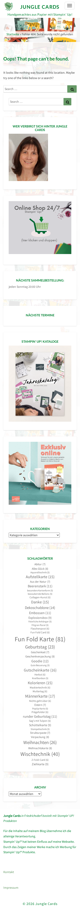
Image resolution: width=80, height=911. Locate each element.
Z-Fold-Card (40, 759)
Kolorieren (40, 682)
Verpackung (40, 737)
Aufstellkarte (40, 576)
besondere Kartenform (40, 590)
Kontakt (8, 872)
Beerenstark (40, 586)
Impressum (10, 888)
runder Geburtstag (40, 716)
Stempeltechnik (40, 729)
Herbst (40, 674)
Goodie (40, 661)
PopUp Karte (40, 708)
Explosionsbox (40, 618)
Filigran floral (40, 625)
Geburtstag (40, 647)
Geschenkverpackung (40, 656)
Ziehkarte (40, 764)
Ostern (40, 705)
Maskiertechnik (40, 687)
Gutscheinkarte (40, 670)
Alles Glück (40, 569)
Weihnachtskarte (40, 748)
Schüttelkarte (40, 725)
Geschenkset (40, 652)
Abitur (40, 564)
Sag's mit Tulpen (40, 720)
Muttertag (40, 691)
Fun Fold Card (40, 632)
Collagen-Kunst (40, 597)
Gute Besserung (40, 665)
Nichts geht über (40, 701)
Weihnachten (40, 742)
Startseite (12, 34)
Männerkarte (40, 696)
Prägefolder (40, 712)
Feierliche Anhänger (40, 621)
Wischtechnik (40, 753)
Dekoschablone (40, 607)
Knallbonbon (40, 678)
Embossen (40, 613)
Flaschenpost (40, 628)
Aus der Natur (40, 581)
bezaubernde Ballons (40, 593)
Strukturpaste (40, 732)
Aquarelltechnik (40, 572)
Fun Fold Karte (40, 639)
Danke (40, 602)
